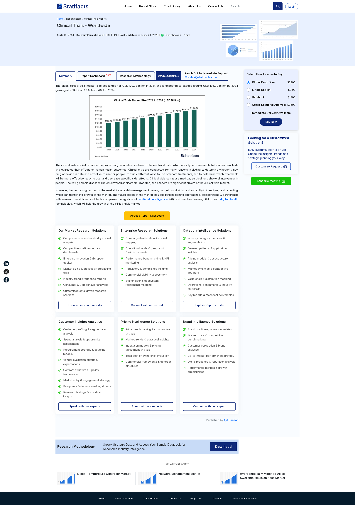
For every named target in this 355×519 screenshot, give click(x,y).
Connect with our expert (147, 305)
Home (128, 6)
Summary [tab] (65, 76)
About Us (194, 6)
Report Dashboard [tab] (96, 75)
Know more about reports (85, 305)
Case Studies (150, 498)
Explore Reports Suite (209, 305)
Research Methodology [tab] (135, 76)
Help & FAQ (196, 498)
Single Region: (261, 89)
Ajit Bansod (231, 420)
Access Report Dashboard (147, 215)
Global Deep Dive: (263, 82)
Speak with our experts (84, 406)
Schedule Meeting (268, 181)
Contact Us (215, 6)
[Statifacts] (72, 6)
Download (223, 447)
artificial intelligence (153, 199)
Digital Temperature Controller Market (104, 474)
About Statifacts (124, 498)
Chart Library (172, 6)
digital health (229, 199)
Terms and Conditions (244, 498)
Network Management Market (179, 474)
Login (291, 6)
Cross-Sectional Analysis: (269, 104)
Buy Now (271, 121)
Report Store (147, 6)
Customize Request (269, 166)
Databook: (258, 97)
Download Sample (168, 75)
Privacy (217, 498)
